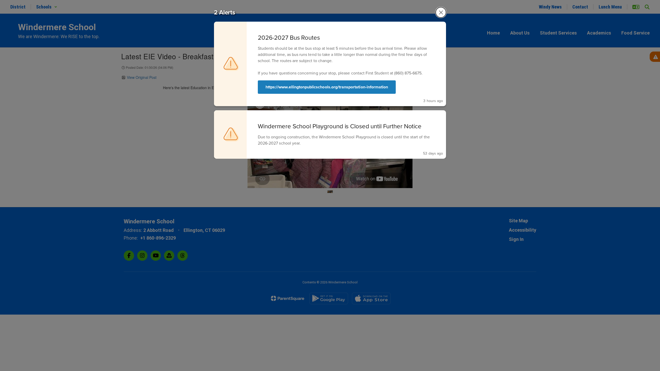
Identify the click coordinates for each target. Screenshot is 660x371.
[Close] (441, 12)
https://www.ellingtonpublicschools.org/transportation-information (327, 87)
